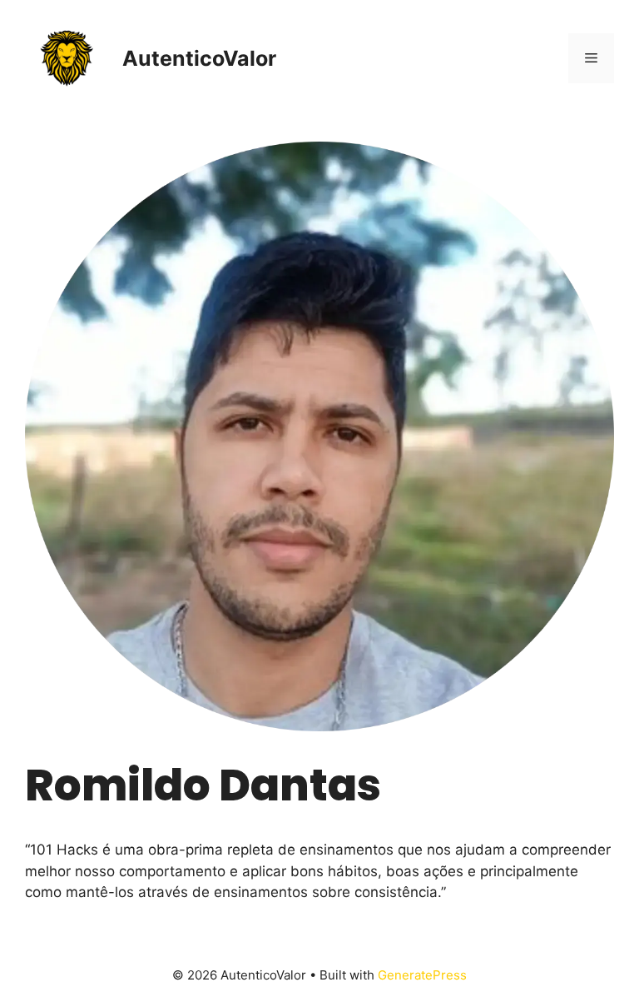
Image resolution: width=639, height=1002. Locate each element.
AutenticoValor (199, 58)
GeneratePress (422, 975)
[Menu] (591, 58)
